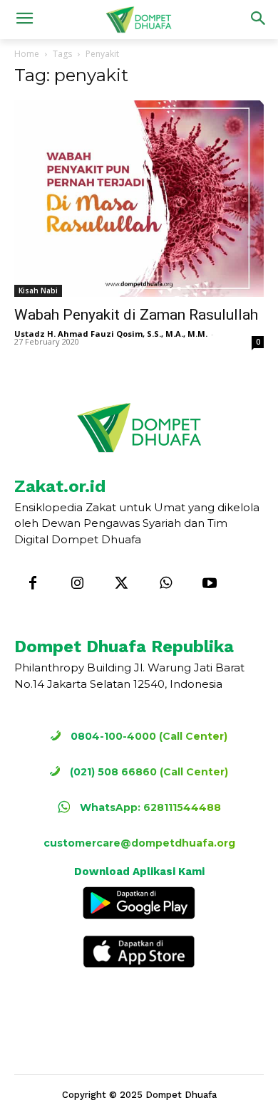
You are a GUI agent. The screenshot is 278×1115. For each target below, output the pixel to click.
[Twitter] (121, 583)
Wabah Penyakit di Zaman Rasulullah (136, 314)
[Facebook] (32, 583)
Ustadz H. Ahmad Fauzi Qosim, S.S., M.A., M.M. (110, 333)
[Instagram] (77, 583)
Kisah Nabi (38, 290)
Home (26, 54)
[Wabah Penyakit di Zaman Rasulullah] (139, 198)
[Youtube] (209, 583)
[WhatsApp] (165, 583)
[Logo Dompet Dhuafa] (139, 19)
